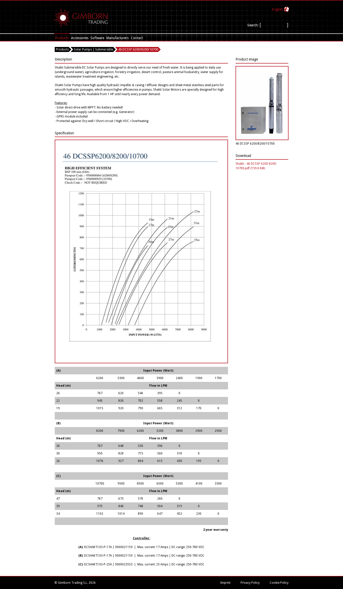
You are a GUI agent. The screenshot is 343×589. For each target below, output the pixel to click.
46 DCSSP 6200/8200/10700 (138, 49)
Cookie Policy (279, 582)
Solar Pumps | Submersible (93, 49)
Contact (137, 38)
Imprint (225, 582)
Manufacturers (117, 38)
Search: (253, 25)
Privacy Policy (250, 582)
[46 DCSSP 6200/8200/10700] (262, 139)
